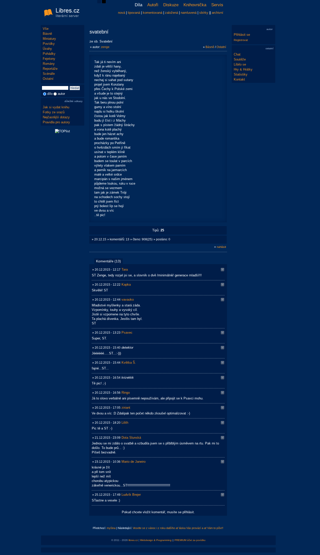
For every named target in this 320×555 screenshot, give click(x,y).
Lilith (125, 422)
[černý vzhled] (104, 2)
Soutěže (240, 59)
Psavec (127, 332)
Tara (125, 269)
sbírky (203, 13)
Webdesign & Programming (156, 540)
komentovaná (152, 13)
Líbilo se (240, 64)
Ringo (126, 392)
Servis (217, 5)
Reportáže (50, 69)
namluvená (188, 13)
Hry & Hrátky (243, 69)
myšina (111, 527)
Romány (49, 64)
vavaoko (128, 299)
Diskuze (170, 5)
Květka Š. (129, 362)
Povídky (49, 44)
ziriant (126, 407)
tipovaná (134, 13)
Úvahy (47, 49)
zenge (105, 47)
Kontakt (239, 79)
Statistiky (241, 74)
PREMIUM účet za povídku (190, 540)
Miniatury (49, 39)
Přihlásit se (242, 35)
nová (121, 13)
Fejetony (49, 59)
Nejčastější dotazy (56, 117)
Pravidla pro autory (56, 122)
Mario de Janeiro (134, 461)
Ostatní (48, 79)
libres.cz (133, 540)
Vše (45, 29)
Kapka (126, 284)
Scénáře (49, 74)
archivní (217, 13)
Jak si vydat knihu (56, 107)
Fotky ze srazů (53, 112)
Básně (47, 34)
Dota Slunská (131, 437)
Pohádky (49, 54)
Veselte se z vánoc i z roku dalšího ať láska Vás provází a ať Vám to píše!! (178, 527)
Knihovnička (195, 5)
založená (171, 13)
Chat (237, 54)
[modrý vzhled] (99, 2)
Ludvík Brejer (131, 494)
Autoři (152, 5)
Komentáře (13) (108, 261)
